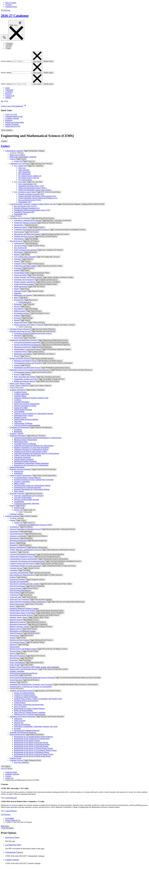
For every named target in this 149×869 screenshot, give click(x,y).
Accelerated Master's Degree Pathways (27, 478)
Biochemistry (19, 225)
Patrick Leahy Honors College (20, 383)
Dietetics (13, 577)
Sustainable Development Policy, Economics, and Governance (31, 684)
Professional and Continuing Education (27, 487)
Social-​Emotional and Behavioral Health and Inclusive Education (32, 677)
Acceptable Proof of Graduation (25, 444)
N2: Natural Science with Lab (28, 178)
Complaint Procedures (21, 402)
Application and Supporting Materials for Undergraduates (34, 445)
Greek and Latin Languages (19, 599)
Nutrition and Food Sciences (24, 236)
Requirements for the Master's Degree (27, 740)
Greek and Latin (15, 597)
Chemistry (17, 259)
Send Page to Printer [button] (12, 837)
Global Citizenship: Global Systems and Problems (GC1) (38, 198)
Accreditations (19, 501)
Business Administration (18, 547)
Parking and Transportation (14, 122)
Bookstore (8, 120)
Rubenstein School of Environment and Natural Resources (30, 370)
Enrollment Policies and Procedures (26, 701)
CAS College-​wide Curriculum (24, 257)
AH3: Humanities (24, 172)
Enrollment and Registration (19, 427)
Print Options (6, 766)
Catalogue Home (11, 7)
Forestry (17, 374)
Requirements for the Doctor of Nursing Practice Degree (33, 748)
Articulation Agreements (22, 457)
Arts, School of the (20, 248)
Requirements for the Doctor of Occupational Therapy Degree (35, 750)
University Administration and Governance (29, 496)
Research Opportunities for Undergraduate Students (32, 489)
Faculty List (18, 510)
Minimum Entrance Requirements (25, 440)
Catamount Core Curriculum (19, 163)
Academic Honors (20, 392)
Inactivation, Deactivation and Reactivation (29, 704)
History (16, 289)
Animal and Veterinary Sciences (25, 223)
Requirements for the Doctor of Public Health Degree (32, 756)
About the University (17, 493)
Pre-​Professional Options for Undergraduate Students (32, 485)
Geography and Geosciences (24, 279)
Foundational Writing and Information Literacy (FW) (32, 210)
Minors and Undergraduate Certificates (23, 157)
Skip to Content (10, 3)
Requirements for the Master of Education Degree (31, 742)
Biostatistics (14, 545)
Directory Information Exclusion (25, 406)
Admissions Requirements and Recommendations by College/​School (37, 438)
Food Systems (19, 232)
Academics (9, 92)
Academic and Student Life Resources (23, 732)
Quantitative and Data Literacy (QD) (31, 186)
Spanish (16, 320)
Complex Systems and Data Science (22, 563)
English (16, 270)
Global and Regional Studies (24, 284)
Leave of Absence (20, 706)
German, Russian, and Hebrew (24, 282)
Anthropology (19, 243)
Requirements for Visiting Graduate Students (29, 708)
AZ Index (8, 5)
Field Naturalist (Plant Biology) (20, 590)
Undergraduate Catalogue (14, 151)
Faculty (12, 505)
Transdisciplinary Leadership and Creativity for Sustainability (31, 687)
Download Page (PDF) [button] (13, 845)
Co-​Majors (17, 400)
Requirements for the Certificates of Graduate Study (32, 739)
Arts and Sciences (16, 241)
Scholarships (18, 473)
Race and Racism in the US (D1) (29, 200)
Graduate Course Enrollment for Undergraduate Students (33, 413)
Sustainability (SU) (24, 202)
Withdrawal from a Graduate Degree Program (29, 714)
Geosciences (14, 595)
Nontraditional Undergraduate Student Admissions (31, 463)
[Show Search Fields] (4, 38)
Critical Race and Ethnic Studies (25, 266)
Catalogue (9, 43)
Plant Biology (19, 239)
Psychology (14, 660)
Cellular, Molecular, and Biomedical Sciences (25, 550)
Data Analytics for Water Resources (22, 575)
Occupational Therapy (17, 642)
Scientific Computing (17, 671)
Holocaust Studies (20, 291)
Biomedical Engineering (18, 540)
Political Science (19, 311)
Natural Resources (16, 633)
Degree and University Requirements (26, 404)
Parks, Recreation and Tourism (24, 377)
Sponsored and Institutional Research (26, 730)
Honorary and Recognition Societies (26, 499)
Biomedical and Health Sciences (25, 361)
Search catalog (6, 61)
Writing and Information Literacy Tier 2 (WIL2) (34, 190)
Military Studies (19, 483)
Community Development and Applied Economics (31, 229)
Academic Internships (21, 394)
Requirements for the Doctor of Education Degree (31, 746)
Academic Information (17, 390)
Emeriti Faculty (19, 508)
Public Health (14, 665)
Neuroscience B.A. (25, 302)
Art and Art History (20, 245)
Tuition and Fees (19, 721)
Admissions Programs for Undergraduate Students (31, 449)
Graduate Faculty (15, 758)
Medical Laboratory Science (19, 626)
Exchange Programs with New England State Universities (34, 480)
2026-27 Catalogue (15, 16)
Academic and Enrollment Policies (21, 691)
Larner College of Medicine (19, 385)
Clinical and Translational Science (21, 556)
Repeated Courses (20, 417)
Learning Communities (22, 481)
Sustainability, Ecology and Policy (26, 379)
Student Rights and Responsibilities (26, 419)
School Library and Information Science (23, 669)
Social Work (18, 338)
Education (17, 335)
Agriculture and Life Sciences (20, 218)
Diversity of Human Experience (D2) (31, 194)
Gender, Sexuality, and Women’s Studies (28, 277)
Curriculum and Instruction (19, 572)
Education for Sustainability (19, 582)
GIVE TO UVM (11, 114)
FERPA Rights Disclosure (23, 410)
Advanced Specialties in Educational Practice (25, 529)
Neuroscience (18, 300)
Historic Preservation (17, 604)
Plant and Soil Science (17, 656)
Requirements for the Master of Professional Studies (32, 744)
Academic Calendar (12, 118)
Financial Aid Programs (22, 724)
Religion (17, 315)
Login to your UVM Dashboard (12, 106)
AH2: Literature (23, 170)
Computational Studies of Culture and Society (25, 566)
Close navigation (7, 130)
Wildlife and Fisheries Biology (24, 381)
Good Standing (19, 411)
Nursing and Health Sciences (20, 358)
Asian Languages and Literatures (25, 250)
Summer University (12, 124)
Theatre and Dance (20, 322)
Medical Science (15, 629)
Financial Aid (18, 471)
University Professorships (23, 497)
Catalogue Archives (16, 514)
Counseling (13, 570)
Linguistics (17, 293)
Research (8, 94)
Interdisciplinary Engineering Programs (27, 349)
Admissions (9, 90)
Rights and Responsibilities (23, 710)
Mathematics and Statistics (23, 295)
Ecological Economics (17, 579)
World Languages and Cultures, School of (28, 325)
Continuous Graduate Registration (25, 697)
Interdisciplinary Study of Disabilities (22, 613)
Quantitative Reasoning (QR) (24, 212)
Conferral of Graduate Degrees (24, 695)
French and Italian (20, 275)
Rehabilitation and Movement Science (27, 367)
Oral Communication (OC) (27, 184)
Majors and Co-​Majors (17, 155)
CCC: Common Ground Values (25, 192)
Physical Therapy (16, 651)
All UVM (8, 46)
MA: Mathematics (24, 174)
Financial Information (17, 467)
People (8, 48)
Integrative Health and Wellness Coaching (24, 608)
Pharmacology (15, 647)
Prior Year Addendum (21, 762)
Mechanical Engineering (22, 347)
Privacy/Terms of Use (12, 820)
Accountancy (14, 527)
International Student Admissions (25, 461)
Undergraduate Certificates (23, 423)
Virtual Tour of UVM (12, 126)
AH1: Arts (22, 168)
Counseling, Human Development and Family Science (32, 333)
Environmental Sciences (22, 372)
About (7, 88)
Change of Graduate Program (24, 693)
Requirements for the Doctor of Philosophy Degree (31, 752)
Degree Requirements (17, 734)
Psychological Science (21, 313)
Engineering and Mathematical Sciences (23, 340)
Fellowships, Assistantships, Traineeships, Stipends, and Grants (35, 726)
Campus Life (9, 96)
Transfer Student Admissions (24, 459)
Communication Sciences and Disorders (27, 363)
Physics (16, 306)
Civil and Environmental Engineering (27, 342)
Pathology (13, 644)
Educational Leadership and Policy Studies (24, 584)
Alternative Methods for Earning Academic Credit (31, 398)
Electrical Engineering (17, 586)
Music (16, 297)
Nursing (17, 365)
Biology (17, 254)
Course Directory (11, 798)
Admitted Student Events (13, 116)
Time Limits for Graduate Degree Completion (29, 712)
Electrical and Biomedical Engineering (27, 345)
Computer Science (20, 263)
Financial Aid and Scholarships (20, 469)
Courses (12, 159)
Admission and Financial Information (22, 716)
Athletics (8, 98)
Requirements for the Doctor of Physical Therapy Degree (33, 754)
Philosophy (18, 304)
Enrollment (18, 429)
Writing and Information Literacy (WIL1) (32, 188)
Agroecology (14, 531)
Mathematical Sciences (17, 622)
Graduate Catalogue (12, 516)
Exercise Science (15, 588)
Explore (5, 146)
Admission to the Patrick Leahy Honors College (30, 451)
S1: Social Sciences (25, 180)
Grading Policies (19, 703)
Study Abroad (19, 491)
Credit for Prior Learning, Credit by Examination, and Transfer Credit (38, 699)
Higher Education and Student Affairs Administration (28, 602)
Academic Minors (20, 396)
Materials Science (16, 620)
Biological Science (20, 227)
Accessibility (9, 818)
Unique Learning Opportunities (21, 475)
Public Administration (17, 662)
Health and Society (20, 286)
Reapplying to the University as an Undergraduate (31, 465)
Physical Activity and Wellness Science (23, 649)
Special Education (16, 680)
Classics (17, 261)
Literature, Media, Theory (18, 617)
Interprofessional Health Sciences (21, 615)
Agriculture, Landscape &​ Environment (27, 220)
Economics (18, 268)
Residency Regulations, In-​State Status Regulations (31, 447)
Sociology (17, 318)
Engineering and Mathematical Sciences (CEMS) (35, 525)
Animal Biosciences (16, 534)
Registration (18, 431)
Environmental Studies (22, 273)
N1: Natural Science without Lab (29, 176)
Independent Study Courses (23, 415)
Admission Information (18, 435)
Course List (18, 161)
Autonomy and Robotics (18, 536)
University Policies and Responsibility (27, 425)
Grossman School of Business (20, 329)
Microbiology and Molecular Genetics (27, 234)
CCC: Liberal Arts (20, 166)
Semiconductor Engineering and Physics (23, 673)
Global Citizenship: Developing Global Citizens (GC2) (37, 196)
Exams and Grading (21, 408)
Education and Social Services (20, 331)
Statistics (13, 682)
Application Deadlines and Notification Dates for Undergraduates (36, 453)
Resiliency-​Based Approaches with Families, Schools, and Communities (34, 667)
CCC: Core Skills (20, 182)
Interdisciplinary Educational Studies (22, 610)
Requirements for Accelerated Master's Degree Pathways (33, 737)
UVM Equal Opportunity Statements (26, 503)
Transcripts (17, 421)
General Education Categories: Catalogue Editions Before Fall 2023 (33, 204)
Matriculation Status (21, 442)
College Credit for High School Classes (27, 455)
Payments (17, 728)
